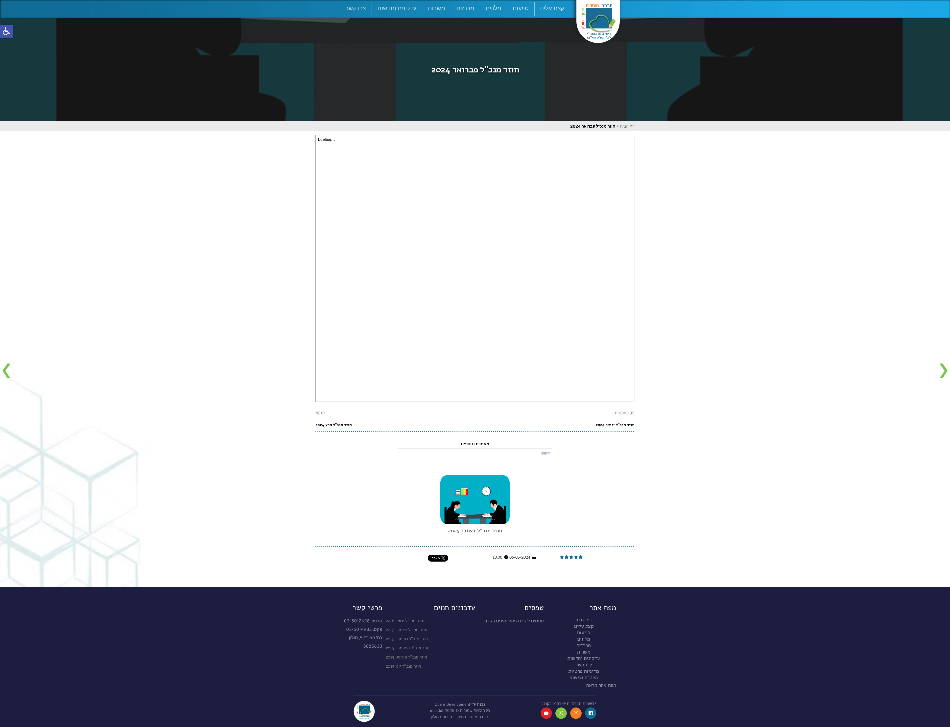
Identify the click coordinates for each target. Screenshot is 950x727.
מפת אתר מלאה (601, 685)
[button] (6, 31)
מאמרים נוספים (475, 443)
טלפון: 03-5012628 (363, 621)
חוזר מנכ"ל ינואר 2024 (615, 425)
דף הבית (627, 126)
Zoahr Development (452, 704)
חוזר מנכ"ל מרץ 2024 (333, 425)
